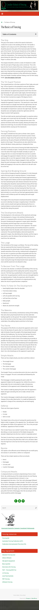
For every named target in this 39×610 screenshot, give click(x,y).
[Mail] (23, 501)
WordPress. (34, 598)
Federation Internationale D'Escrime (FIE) (14, 544)
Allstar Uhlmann (6, 558)
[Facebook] (15, 501)
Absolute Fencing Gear (8, 555)
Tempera (28, 598)
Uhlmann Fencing (7, 582)
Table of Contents (9, 34)
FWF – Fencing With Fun (9, 570)
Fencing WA (5, 538)
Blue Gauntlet (6, 564)
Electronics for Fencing (9, 567)
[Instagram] (19, 501)
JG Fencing (5, 573)
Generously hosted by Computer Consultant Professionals (17, 528)
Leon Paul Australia (7, 576)
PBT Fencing (6, 579)
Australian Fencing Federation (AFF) (12, 541)
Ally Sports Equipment (8, 561)
